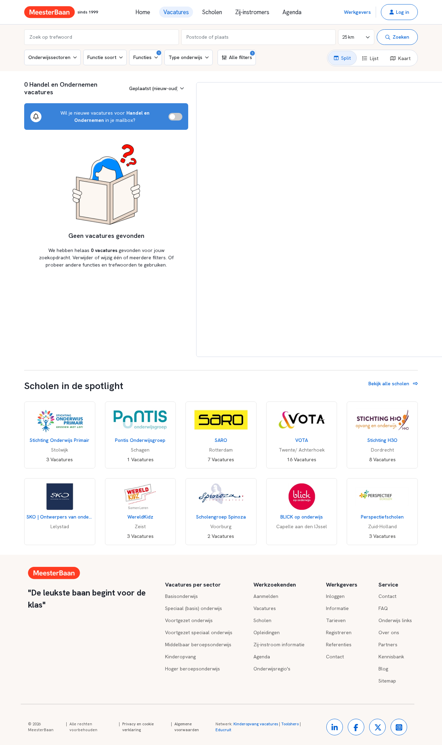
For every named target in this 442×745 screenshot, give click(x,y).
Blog (383, 669)
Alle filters (241, 55)
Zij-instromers (252, 12)
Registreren (339, 632)
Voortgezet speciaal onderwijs (198, 632)
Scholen (212, 12)
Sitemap (387, 681)
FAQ (383, 608)
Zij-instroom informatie (279, 644)
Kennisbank (391, 657)
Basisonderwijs (181, 596)
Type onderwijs (185, 57)
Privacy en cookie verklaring (138, 727)
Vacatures (176, 12)
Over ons (388, 632)
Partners (387, 644)
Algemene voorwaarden (186, 727)
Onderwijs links (395, 620)
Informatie (337, 608)
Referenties (339, 644)
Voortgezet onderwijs (189, 620)
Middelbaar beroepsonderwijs (198, 644)
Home (142, 12)
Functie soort (101, 57)
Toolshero (290, 724)
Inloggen (335, 596)
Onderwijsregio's (271, 669)
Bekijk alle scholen (389, 383)
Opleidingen (266, 632)
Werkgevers (357, 12)
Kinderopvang (180, 657)
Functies (146, 55)
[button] (399, 12)
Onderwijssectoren (49, 57)
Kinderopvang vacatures (255, 724)
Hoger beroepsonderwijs (192, 669)
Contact (335, 657)
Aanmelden (265, 596)
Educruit (223, 729)
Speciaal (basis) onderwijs (193, 608)
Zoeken (401, 37)
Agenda (291, 12)
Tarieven (336, 620)
